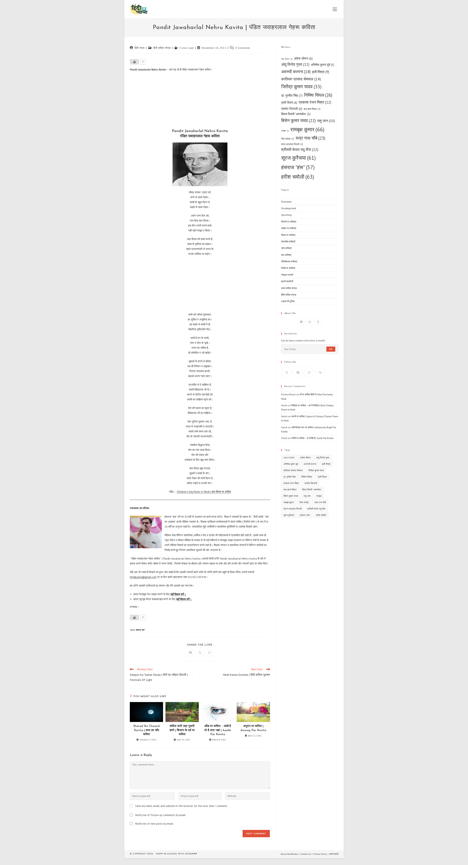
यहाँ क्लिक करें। (178, 594)
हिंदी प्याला (140, 48)
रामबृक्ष (285, 130)
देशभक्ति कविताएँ (288, 241)
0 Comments (242, 48)
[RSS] (320, 372)
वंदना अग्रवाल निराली (292, 144)
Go (331, 349)
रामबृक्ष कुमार (307, 129)
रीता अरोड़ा (287, 138)
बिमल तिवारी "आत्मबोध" (296, 114)
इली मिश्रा (320, 71)
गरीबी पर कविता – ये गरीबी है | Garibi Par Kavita (312, 438)
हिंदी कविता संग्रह (162, 48)
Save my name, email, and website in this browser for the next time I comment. (181, 806)
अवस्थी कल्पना (296, 71)
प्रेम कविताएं (286, 248)
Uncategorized (288, 208)
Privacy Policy (320, 854)
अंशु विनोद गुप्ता (295, 64)
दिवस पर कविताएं (288, 235)
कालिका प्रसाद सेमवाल (301, 78)
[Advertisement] (200, 101)
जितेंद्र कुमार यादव (301, 86)
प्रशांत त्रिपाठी (291, 109)
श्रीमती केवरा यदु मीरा (299, 149)
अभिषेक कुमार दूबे (322, 65)
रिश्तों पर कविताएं (288, 268)
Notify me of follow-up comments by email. (160, 815)
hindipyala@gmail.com (143, 577)
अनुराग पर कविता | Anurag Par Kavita (253, 728)
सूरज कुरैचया (298, 157)
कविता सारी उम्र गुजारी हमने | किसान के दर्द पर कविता (182, 730)
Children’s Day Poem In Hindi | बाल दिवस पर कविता (204, 491)
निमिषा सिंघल (318, 95)
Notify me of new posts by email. (154, 823)
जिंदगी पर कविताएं (288, 221)
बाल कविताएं (286, 254)
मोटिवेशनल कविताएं (289, 261)
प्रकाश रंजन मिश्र (315, 102)
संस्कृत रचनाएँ (287, 274)
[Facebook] (301, 321)
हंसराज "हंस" (140, 630)
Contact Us (305, 854)
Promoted (286, 201)
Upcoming (286, 214)
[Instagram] (309, 321)
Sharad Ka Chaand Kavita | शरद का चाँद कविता (146, 730)
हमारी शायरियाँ (287, 281)
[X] (318, 321)
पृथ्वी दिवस (289, 102)
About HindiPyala (289, 854)
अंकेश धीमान (303, 58)
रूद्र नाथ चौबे (310, 138)
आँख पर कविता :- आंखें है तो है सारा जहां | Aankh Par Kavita (217, 730)
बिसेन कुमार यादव (298, 120)
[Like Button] (134, 61)
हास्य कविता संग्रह (289, 288)
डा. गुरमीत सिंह (292, 95)
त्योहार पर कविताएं (288, 228)
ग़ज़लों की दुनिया (288, 301)
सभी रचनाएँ (333, 854)
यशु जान (326, 120)
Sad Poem (286, 59)
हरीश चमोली (297, 176)
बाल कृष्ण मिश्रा (312, 109)
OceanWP (191, 854)
